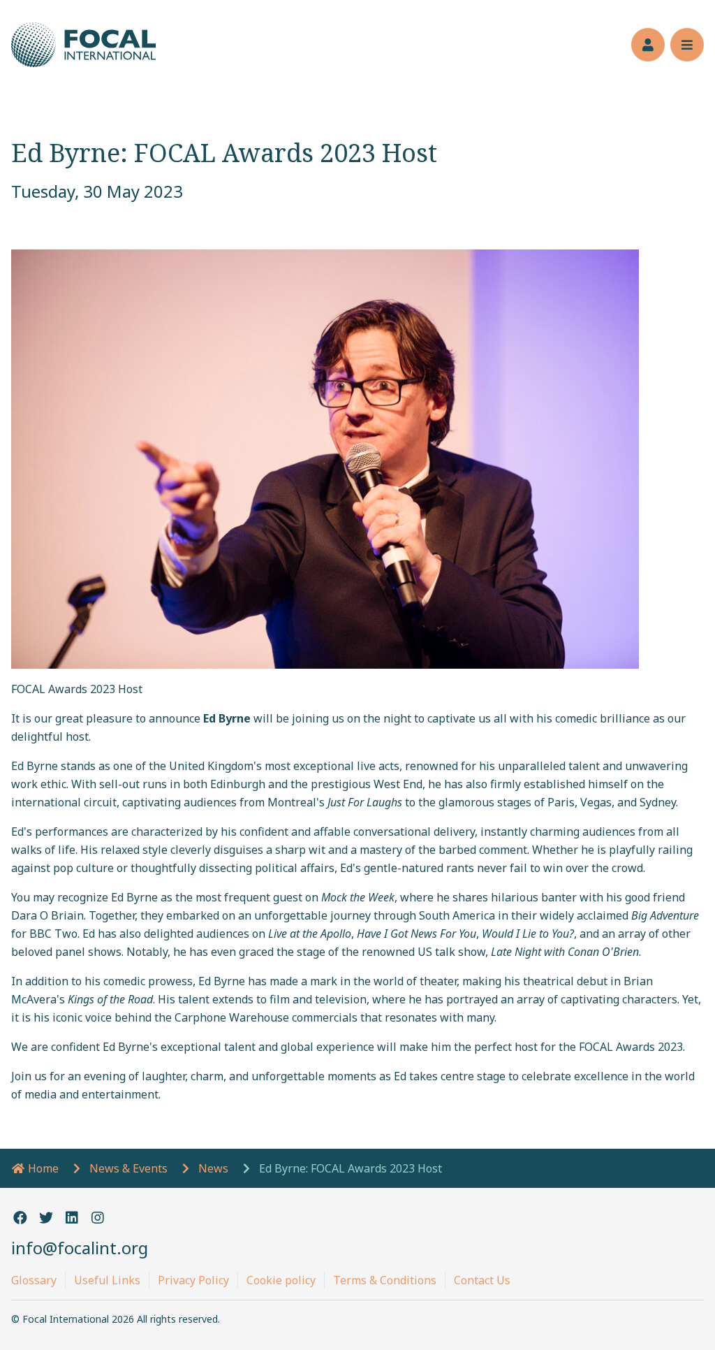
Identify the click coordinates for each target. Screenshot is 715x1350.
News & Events (128, 1168)
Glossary (34, 1280)
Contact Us (482, 1280)
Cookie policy (281, 1280)
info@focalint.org (79, 1247)
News (213, 1168)
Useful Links (107, 1280)
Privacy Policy (193, 1280)
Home (42, 1168)
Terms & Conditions (384, 1280)
